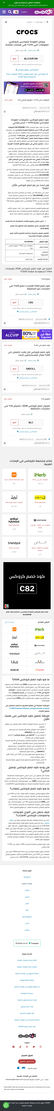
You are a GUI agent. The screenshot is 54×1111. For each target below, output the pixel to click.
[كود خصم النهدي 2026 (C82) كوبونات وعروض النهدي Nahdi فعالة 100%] (40, 661)
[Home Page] (43, 11)
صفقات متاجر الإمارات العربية (27, 966)
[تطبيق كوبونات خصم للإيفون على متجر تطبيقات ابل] (18, 1068)
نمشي (14, 529)
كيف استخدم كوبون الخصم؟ (27, 999)
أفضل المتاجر (43, 622)
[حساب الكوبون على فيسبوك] (27, 1047)
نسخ (14, 58)
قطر (27, 910)
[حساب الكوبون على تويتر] (34, 1047)
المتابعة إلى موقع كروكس (28, 70)
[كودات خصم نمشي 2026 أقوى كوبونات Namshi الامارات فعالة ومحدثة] (14, 520)
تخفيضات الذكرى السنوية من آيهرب (27, 3)
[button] (4, 2)
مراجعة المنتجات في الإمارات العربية (27, 1019)
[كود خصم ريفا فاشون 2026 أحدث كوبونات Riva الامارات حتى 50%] (14, 661)
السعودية (27, 876)
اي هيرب (40, 483)
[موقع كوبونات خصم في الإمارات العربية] (47, 22)
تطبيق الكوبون (27, 1055)
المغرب (27, 929)
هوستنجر (40, 531)
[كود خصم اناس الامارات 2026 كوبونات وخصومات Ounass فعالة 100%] (40, 542)
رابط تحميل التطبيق (27, 1061)
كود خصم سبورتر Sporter (27, 1026)
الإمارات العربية (27, 883)
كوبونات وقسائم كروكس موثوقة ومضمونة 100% (29, 708)
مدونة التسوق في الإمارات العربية (27, 973)
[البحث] (10, 12)
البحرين (27, 896)
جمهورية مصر (27, 916)
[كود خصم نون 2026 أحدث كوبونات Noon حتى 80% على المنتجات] (40, 497)
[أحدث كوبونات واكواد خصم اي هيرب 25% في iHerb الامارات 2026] (40, 474)
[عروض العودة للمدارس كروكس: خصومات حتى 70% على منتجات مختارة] (27, 585)
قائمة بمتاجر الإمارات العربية (27, 960)
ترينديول (14, 551)
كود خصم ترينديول (27, 1006)
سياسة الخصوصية (27, 993)
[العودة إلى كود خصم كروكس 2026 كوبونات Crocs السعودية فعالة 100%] (6, 22)
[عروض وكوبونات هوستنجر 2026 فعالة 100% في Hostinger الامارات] (40, 520)
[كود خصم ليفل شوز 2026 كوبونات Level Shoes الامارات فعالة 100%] (14, 497)
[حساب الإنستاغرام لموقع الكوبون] (40, 1047)
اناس (40, 554)
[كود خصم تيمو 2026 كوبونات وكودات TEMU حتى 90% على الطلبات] (14, 474)
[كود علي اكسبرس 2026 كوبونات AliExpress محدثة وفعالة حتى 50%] (40, 669)
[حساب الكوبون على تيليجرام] (13, 1047)
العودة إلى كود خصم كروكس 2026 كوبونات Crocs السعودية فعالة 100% (26, 75)
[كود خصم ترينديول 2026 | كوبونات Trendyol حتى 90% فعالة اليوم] (14, 542)
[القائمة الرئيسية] (4, 12)
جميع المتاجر (39, 22)
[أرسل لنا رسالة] (6, 1105)
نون (40, 506)
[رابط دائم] (49, 319)
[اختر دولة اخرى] (15, 12)
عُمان (27, 903)
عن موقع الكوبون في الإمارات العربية (27, 986)
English (24, 12)
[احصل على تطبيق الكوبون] (27, 88)
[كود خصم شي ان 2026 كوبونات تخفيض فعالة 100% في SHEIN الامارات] (14, 669)
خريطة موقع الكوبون (27, 980)
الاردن (27, 923)
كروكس (29, 22)
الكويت (27, 890)
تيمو (14, 483)
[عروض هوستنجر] (27, 334)
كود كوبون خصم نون (27, 1013)
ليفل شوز (14, 506)
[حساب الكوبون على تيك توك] (20, 1047)
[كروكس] (27, 32)
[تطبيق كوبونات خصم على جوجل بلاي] (23, 1068)
